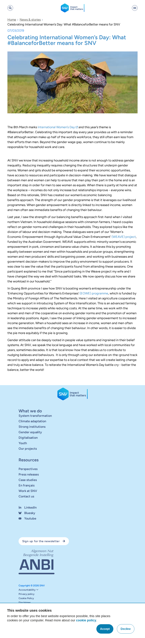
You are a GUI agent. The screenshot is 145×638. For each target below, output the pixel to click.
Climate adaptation (32, 421)
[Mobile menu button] (135, 8)
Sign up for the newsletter (41, 541)
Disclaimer (25, 602)
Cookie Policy (26, 598)
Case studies (28, 480)
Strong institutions (32, 426)
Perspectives (28, 469)
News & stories (30, 20)
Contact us (26, 496)
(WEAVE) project (124, 237)
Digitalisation (28, 437)
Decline (126, 628)
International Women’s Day (56, 127)
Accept (105, 628)
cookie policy (86, 620)
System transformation (35, 415)
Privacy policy (26, 594)
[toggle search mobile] (10, 8)
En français (26, 485)
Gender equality (30, 432)
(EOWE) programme (94, 293)
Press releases (29, 474)
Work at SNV (28, 491)
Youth (23, 443)
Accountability (27, 589)
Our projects (28, 448)
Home (11, 20)
